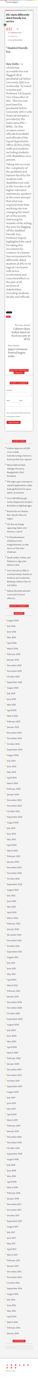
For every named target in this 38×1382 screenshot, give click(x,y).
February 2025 (13, 721)
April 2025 (11, 710)
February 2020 (14, 1058)
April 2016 (11, 1316)
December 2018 (14, 1137)
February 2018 (13, 1193)
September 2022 (14, 884)
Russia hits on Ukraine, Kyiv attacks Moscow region (17, 515)
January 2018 (13, 1198)
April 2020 (12, 1047)
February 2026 (13, 654)
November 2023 (14, 806)
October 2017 (13, 1215)
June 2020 (11, 1036)
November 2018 (14, 1142)
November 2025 (14, 671)
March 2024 (12, 783)
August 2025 (13, 688)
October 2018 (13, 1148)
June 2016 (11, 1305)
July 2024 (11, 761)
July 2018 (11, 1165)
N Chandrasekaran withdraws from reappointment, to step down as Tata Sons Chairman (18, 544)
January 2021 (13, 996)
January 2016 (13, 1333)
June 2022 (11, 901)
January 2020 (13, 1064)
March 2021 (12, 985)
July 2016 (11, 1299)
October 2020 (13, 1013)
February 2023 (13, 856)
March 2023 (12, 850)
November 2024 (14, 738)
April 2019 (11, 1114)
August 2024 (13, 755)
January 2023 (13, 862)
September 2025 (14, 682)
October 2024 (13, 744)
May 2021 (11, 974)
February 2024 (13, 789)
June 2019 (11, 1103)
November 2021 (14, 940)
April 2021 (11, 980)
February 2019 (13, 1125)
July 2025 (11, 693)
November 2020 (14, 1008)
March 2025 (12, 716)
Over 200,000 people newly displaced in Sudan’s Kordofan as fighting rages (19, 502)
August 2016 (13, 1294)
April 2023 (11, 845)
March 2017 (12, 1255)
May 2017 (11, 1243)
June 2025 (11, 699)
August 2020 (13, 1024)
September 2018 (14, 1154)
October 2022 (13, 878)
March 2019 (12, 1120)
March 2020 (12, 1052)
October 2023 (13, 811)
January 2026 (13, 660)
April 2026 (12, 643)
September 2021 (14, 951)
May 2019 (11, 1109)
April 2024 (12, 777)
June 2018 (11, 1170)
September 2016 (14, 1288)
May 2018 (11, 1176)
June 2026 (11, 631)
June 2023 (11, 834)
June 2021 (11, 968)
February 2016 (13, 1328)
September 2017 (14, 1221)
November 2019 (14, 1075)
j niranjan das (15, 33)
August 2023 (13, 822)
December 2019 (14, 1069)
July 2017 (11, 1232)
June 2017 (11, 1238)
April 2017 (11, 1249)
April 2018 (11, 1182)
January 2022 (13, 929)
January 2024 (13, 794)
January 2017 (13, 1266)
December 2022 (14, 867)
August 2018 (13, 1159)
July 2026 (11, 626)
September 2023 (14, 817)
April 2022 (12, 912)
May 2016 (11, 1311)
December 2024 (14, 733)
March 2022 (12, 918)
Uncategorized (16, 40)
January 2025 (13, 727)
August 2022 (13, 890)
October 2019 (13, 1081)
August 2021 (12, 957)
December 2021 (14, 935)
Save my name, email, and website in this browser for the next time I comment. (18, 414)
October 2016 (13, 1283)
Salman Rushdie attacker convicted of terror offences (18, 595)
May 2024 (11, 772)
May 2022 (11, 907)
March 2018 (12, 1187)
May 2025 (11, 704)
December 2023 (14, 800)
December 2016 (14, 1271)
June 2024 (11, 766)
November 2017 (14, 1210)
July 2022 (11, 895)
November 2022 (14, 873)
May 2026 (11, 637)
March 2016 (12, 1322)
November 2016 (14, 1277)
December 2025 (14, 665)
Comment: (9, 390)
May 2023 (11, 839)
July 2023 (11, 828)
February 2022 (13, 923)
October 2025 (13, 676)
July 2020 (11, 1030)
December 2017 (14, 1204)
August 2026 (13, 620)
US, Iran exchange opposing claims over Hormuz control (17, 528)
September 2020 (15, 1019)
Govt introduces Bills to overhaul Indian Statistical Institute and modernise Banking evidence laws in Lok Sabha (19, 578)
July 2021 (11, 963)
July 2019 (11, 1097)
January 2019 (13, 1131)
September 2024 (14, 749)
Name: (8, 400)
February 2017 (13, 1260)
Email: (21, 400)
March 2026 (12, 648)
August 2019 (13, 1092)
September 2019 (14, 1086)
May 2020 (11, 1041)
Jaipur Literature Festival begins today (17, 353)
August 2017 (12, 1226)
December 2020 (14, 1002)
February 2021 (13, 991)
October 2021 (13, 946)
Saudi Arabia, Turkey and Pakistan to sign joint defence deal (19, 561)
